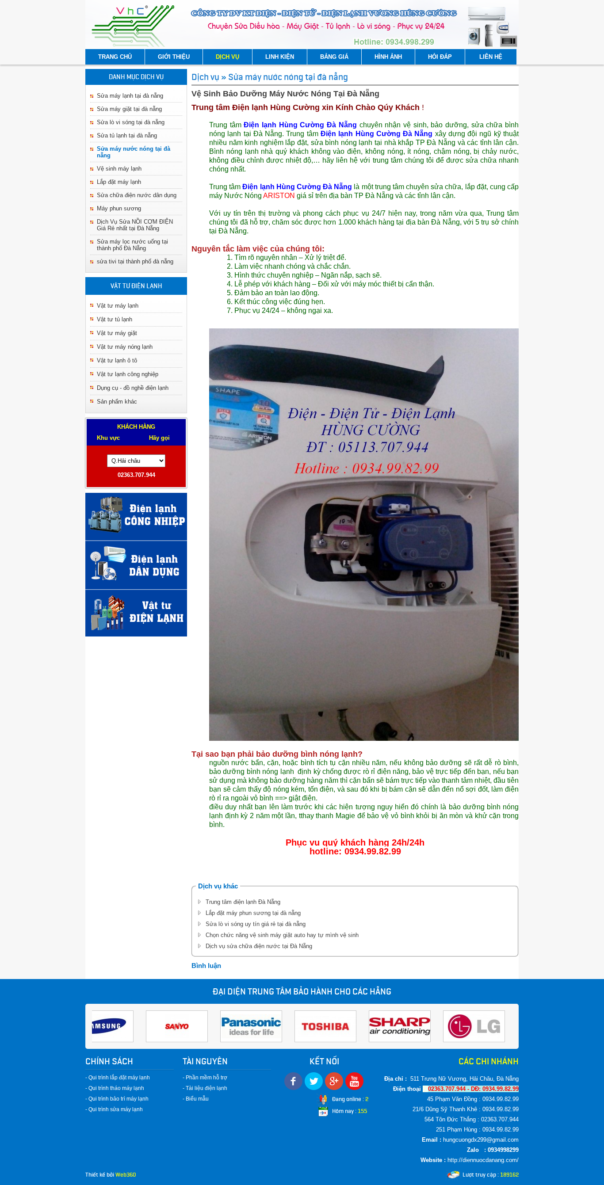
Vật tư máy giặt (117, 333)
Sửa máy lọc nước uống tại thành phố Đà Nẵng (132, 244)
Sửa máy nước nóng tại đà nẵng (288, 77)
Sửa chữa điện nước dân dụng (136, 195)
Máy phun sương (119, 208)
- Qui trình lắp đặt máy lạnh (117, 1078)
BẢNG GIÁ (334, 56)
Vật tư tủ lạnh (114, 319)
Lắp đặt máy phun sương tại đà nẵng (253, 913)
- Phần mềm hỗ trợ (205, 1078)
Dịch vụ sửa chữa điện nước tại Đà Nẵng (259, 946)
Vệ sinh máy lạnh (119, 168)
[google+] (334, 1081)
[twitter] (314, 1081)
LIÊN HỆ (490, 56)
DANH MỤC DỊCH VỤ (136, 77)
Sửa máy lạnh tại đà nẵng (130, 95)
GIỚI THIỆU (174, 56)
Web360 (125, 1175)
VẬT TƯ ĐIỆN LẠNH (136, 286)
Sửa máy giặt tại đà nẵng (129, 109)
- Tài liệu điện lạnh (205, 1088)
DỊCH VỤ (227, 56)
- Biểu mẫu (196, 1099)
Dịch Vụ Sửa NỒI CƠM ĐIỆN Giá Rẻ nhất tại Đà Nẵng (135, 225)
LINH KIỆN (279, 56)
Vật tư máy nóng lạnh (125, 346)
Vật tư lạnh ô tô (117, 360)
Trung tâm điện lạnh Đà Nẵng (243, 902)
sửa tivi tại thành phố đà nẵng (135, 261)
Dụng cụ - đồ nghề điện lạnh (132, 388)
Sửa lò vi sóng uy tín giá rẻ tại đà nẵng (256, 924)
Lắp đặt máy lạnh (119, 182)
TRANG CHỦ (115, 56)
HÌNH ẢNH (388, 56)
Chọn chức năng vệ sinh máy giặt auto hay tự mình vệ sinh (282, 935)
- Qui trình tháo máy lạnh (114, 1088)
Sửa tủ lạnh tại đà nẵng (127, 135)
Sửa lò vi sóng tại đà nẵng (130, 122)
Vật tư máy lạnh (117, 305)
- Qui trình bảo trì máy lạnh (117, 1099)
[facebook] (293, 1081)
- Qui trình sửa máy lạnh (114, 1109)
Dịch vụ (205, 77)
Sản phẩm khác (117, 401)
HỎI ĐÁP (440, 56)
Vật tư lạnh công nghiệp (127, 374)
